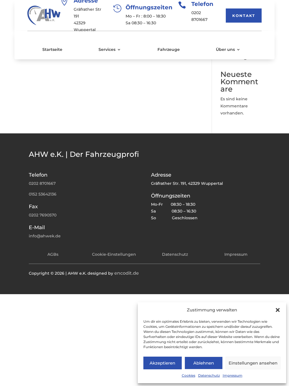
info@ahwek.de (45, 235)
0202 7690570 (42, 215)
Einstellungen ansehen (253, 363)
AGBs (52, 254)
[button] (278, 310)
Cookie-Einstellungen (114, 254)
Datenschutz (209, 375)
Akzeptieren (162, 363)
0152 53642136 (42, 194)
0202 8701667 (42, 183)
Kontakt (243, 15)
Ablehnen (203, 363)
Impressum (232, 375)
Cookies (188, 375)
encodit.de (126, 273)
